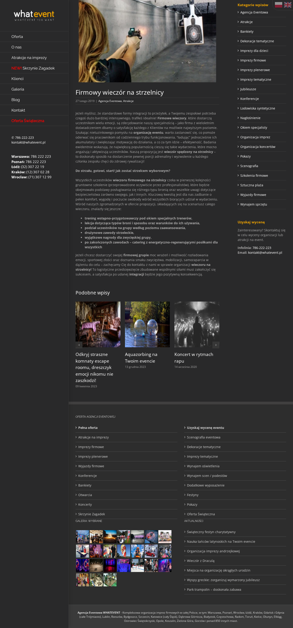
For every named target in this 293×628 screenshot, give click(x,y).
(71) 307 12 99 (40, 177)
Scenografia (249, 166)
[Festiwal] (82, 565)
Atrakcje (128, 101)
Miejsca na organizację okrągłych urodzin (218, 570)
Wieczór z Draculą (200, 561)
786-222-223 (24, 137)
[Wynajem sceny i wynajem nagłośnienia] (110, 565)
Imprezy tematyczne (255, 79)
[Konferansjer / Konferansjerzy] (151, 565)
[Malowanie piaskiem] (82, 551)
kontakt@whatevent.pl (28, 142)
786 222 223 (41, 156)
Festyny (192, 495)
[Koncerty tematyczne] (82, 536)
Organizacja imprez (255, 137)
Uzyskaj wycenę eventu (205, 427)
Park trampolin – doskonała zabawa (214, 589)
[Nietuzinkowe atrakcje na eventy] (110, 551)
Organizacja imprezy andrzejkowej (213, 551)
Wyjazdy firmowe (253, 194)
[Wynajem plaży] (110, 580)
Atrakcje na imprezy (93, 437)
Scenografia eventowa (203, 437)
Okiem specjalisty (253, 127)
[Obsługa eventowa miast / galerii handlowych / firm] (165, 551)
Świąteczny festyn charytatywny (211, 532)
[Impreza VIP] (151, 551)
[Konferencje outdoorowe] (96, 536)
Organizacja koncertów (257, 146)
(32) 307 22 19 (32, 166)
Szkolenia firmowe (254, 175)
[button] (79, 345)
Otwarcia (85, 495)
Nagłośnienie (250, 118)
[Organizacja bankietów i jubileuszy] (123, 565)
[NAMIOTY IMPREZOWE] (137, 536)
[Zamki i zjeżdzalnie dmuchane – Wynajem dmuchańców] (137, 565)
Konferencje (249, 98)
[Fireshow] (110, 536)
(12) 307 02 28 (37, 172)
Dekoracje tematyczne (257, 41)
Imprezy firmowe (253, 60)
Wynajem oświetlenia (203, 466)
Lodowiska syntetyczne (257, 108)
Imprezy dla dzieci (254, 50)
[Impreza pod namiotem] (151, 536)
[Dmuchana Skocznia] (137, 551)
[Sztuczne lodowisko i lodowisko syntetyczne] (96, 565)
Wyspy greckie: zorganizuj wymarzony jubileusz (223, 580)
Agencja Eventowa (110, 101)
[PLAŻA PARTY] (165, 536)
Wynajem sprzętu (253, 204)
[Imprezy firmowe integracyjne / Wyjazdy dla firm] (165, 565)
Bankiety (246, 31)
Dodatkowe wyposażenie (206, 485)
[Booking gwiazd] (96, 551)
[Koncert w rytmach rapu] (196, 304)
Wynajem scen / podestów (207, 475)
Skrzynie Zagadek (91, 514)
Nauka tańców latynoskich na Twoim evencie (221, 541)
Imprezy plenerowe (255, 70)
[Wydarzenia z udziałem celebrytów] (82, 580)
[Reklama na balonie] (123, 551)
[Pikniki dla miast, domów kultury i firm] (123, 536)
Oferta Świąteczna (201, 514)
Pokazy (245, 156)
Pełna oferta (88, 427)
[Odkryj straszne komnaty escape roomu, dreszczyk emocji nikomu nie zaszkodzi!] (98, 304)
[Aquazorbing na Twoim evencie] (147, 304)
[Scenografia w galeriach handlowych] (96, 580)
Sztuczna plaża (251, 185)
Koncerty (85, 504)
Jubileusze (248, 89)
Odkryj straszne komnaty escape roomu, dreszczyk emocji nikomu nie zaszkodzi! (94, 367)
